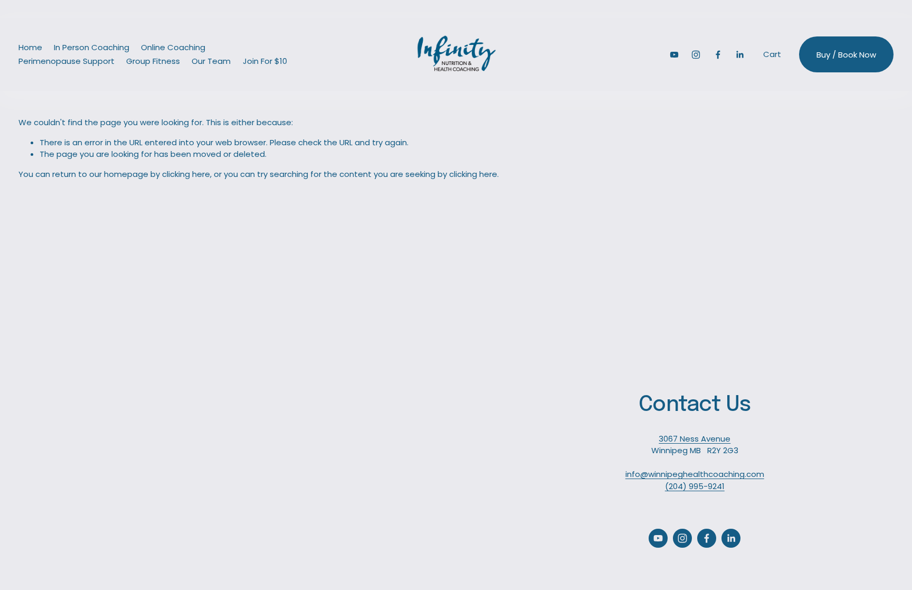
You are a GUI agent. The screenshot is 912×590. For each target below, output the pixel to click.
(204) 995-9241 (695, 486)
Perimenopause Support (66, 61)
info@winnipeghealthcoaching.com (694, 474)
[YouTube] (674, 55)
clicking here (186, 174)
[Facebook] (718, 55)
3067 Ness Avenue (694, 438)
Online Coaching (173, 47)
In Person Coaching (91, 47)
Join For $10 (265, 61)
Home (30, 47)
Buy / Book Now (846, 54)
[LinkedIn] (740, 55)
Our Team (211, 61)
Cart (772, 54)
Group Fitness (153, 61)
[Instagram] (696, 55)
